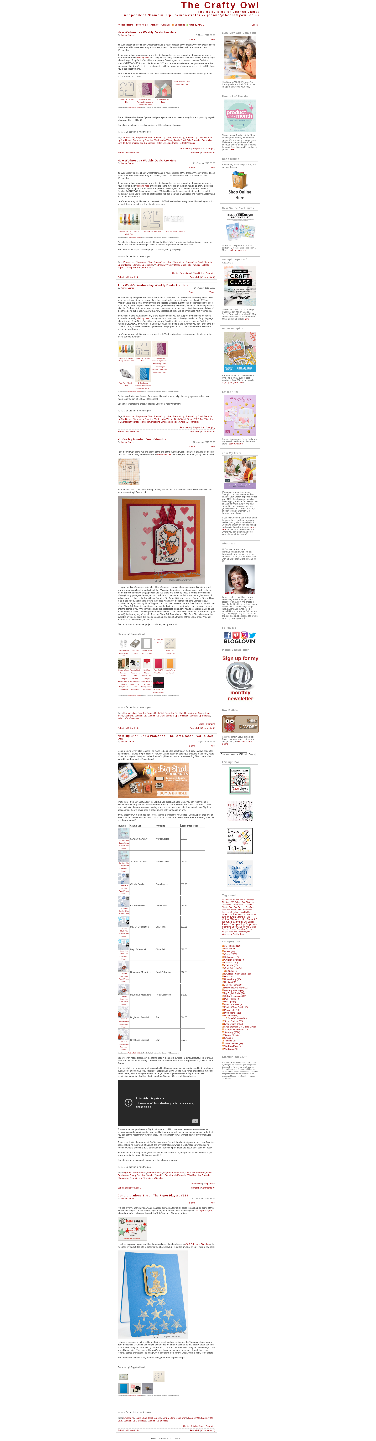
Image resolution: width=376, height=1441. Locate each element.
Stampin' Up (178, 137)
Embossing (128, 1418)
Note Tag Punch (145, 713)
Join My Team (197, 1426)
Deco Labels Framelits (175, 1175)
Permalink (194, 152)
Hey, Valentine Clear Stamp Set (124, 653)
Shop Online (198, 148)
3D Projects (227, 900)
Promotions (128, 137)
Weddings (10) (231, 1049)
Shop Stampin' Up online (159, 137)
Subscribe (180, 25)
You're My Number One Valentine (142, 439)
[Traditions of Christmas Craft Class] (240, 305)
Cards (175, 273)
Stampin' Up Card (194, 137)
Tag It (138, 1418)
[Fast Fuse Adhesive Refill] (126, 367)
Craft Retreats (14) (233, 968)
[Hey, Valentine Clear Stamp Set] (123, 639)
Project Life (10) (231, 1010)
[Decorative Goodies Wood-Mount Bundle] (123, 875)
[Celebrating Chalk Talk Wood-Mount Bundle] (123, 917)
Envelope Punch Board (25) (237, 974)
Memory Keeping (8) (234, 990)
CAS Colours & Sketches (197, 1244)
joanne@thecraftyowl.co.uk (233, 15)
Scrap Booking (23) (233, 1021)
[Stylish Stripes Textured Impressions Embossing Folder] (143, 367)
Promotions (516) (232, 1013)
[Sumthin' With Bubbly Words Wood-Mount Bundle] (123, 829)
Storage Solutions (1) (234, 1035)
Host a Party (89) (232, 979)
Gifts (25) (228, 976)
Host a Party (236, 910)
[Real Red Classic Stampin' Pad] (146, 659)
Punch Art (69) (231, 1015)
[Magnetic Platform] (123, 1372)
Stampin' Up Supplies (143, 140)
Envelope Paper (170, 143)
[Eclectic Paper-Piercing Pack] (174, 209)
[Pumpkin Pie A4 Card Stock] (170, 659)
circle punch (237, 905)
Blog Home (142, 25)
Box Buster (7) (231, 949)
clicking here (143, 58)
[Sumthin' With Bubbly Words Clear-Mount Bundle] (123, 852)
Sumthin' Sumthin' (154, 1175)
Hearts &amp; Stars (193, 713)
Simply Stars (168, 1418)
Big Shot (179, 713)
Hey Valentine (130, 713)
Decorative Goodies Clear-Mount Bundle (124, 911)
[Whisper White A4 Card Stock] (146, 639)
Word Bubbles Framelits (198, 1175)
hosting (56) (230, 982)
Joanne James (127, 35)
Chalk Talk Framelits (190, 140)
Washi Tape (147, 267)
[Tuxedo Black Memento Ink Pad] (135, 659)
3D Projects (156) (232, 946)
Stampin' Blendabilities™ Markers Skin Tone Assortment (135, 684)
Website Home (125, 25)
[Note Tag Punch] (135, 639)
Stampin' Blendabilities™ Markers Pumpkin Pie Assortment (123, 684)
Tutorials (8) (230, 1041)
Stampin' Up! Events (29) (236, 1029)
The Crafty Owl (220, 5)
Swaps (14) (229, 1038)
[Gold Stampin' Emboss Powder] (147, 1384)
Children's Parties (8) (234, 960)
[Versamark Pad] (135, 1384)
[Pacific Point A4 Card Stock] (123, 1384)
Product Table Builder (134, 107)
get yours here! (236, 444)
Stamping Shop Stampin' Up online (239, 927)
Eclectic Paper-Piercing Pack (174, 231)
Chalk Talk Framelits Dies (152, 231)
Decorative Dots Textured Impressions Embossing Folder (145, 102)
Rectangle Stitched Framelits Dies (236, 912)
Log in (255, 25)
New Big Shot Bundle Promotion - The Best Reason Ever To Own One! (165, 737)
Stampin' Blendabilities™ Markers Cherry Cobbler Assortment (146, 684)
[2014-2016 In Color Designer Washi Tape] (129, 209)
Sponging (128, 716)
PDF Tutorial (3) (231, 999)
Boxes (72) (229, 951)
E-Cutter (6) (231, 971)
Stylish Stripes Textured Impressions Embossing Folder (143, 385)
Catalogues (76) (232, 957)
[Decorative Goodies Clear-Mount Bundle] (123, 897)
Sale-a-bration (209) (237, 1018)
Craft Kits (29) (231, 965)
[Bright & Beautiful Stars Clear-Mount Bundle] (123, 1030)
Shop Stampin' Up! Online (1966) (240, 1027)
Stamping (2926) (232, 1032)
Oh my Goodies (137, 1175)
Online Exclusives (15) (235, 996)
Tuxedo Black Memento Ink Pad (135, 672)
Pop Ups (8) (230, 1001)
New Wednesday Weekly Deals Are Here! (148, 32)
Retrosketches (164, 454)
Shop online (141, 137)
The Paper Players (203, 1211)
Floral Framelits (154, 1173)
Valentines (134, 718)
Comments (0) (208, 152)
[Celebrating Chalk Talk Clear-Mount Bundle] (123, 940)
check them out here (237, 250)
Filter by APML (196, 25)
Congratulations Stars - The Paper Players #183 (153, 1195)
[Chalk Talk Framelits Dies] (127, 81)
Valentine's (123, 718)
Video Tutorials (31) (233, 1043)
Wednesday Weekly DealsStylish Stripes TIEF (176, 419)
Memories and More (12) (236, 988)
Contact (165, 25)
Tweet (212, 39)
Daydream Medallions (173, 1173)
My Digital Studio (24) (234, 993)
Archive (154, 25)
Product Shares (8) (233, 1004)
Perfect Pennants (187, 143)
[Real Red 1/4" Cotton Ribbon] (158, 679)
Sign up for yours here (232, 382)
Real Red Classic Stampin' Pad (146, 672)
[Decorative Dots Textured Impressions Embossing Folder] (145, 81)
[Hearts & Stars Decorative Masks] (123, 659)
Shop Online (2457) (233, 1024)
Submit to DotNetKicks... (129, 152)
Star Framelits (139, 1173)
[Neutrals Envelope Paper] (163, 81)
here (232, 149)
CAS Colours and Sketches (242, 902)
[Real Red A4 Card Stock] (158, 659)
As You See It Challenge (243, 900)
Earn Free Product (237, 907)
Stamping (210, 148)
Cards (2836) (230, 954)
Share (192, 39)
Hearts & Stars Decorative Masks (123, 672)
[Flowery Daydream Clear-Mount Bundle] (123, 985)
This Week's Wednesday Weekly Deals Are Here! (153, 285)
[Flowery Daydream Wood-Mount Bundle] (123, 962)
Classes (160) (231, 962)
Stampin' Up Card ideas (177, 716)
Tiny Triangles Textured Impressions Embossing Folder (159, 369)
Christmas (226, 905)
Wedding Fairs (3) (232, 1046)
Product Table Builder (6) (236, 1007)
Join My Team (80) (233, 985)
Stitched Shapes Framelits (233, 929)
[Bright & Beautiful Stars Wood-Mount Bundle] (123, 1008)
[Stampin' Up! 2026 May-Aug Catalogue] (240, 78)
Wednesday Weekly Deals (167, 140)
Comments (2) (208, 1430)
